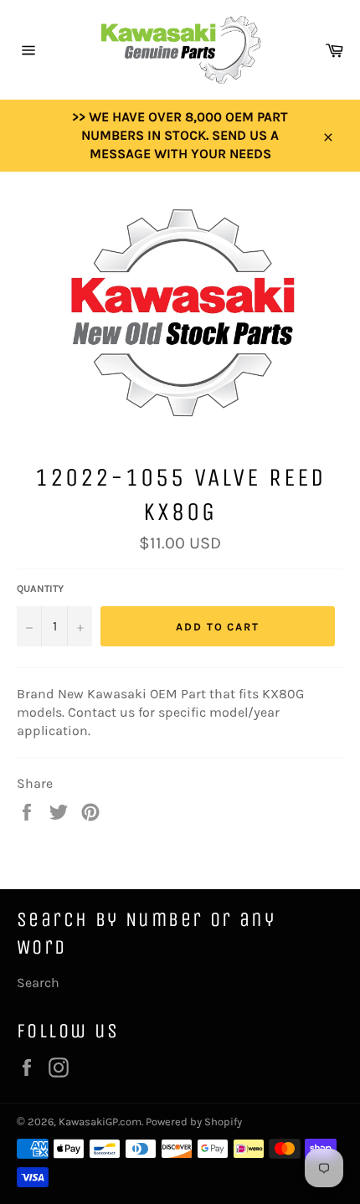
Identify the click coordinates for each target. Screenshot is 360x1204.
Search (38, 982)
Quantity (40, 588)
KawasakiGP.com (100, 1121)
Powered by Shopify (194, 1121)
